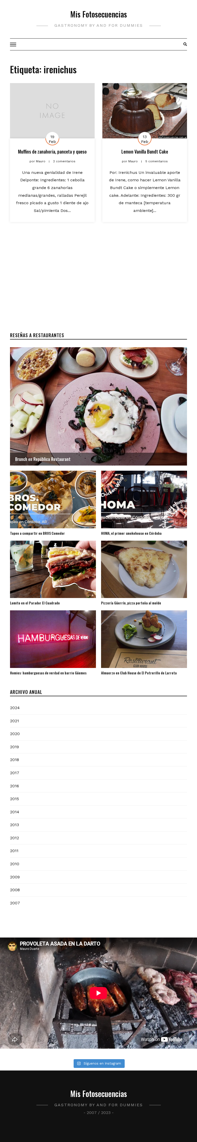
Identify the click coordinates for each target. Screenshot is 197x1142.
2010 (14, 863)
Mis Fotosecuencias (98, 14)
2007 (15, 902)
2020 (15, 733)
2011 (14, 850)
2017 (14, 772)
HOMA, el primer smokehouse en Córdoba (131, 533)
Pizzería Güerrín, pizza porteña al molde (131, 602)
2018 (14, 759)
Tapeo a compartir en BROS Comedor (37, 533)
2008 (15, 889)
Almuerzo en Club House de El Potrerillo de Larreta (139, 672)
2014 (14, 811)
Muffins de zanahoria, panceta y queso (52, 151)
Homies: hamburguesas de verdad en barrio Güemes (48, 672)
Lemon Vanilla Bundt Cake (144, 151)
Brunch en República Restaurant (43, 459)
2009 (15, 877)
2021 (14, 720)
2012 (14, 837)
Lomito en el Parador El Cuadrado (35, 602)
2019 (14, 746)
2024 (15, 707)
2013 (14, 824)
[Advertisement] (98, 282)
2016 (14, 785)
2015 (14, 798)
